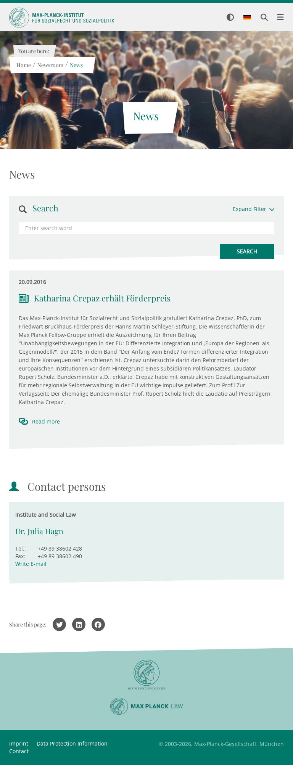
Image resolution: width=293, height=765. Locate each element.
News (75, 65)
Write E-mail (31, 563)
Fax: (20, 556)
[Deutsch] (247, 18)
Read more (46, 421)
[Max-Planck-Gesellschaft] (146, 674)
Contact (19, 751)
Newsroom (50, 65)
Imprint (18, 743)
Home (23, 65)
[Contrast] (230, 17)
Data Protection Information (72, 743)
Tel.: (20, 548)
